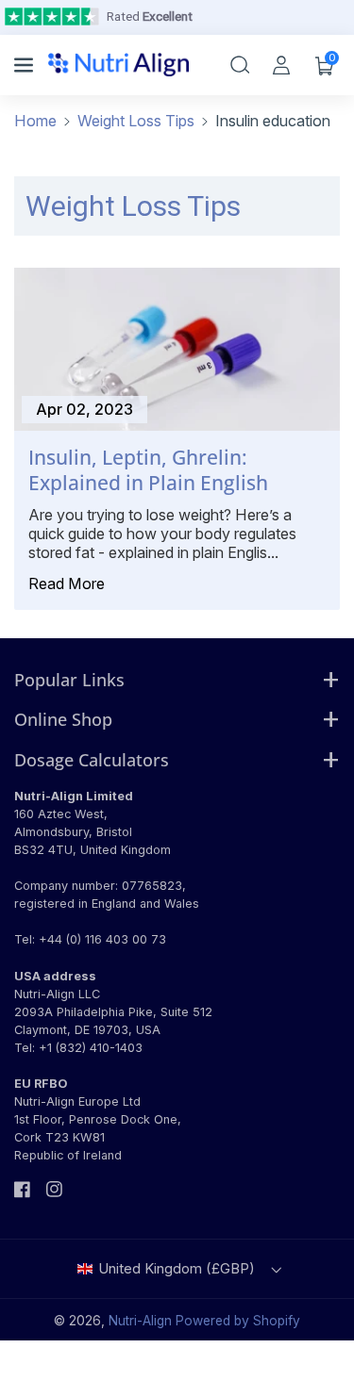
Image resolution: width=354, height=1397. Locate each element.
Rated (150, 16)
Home (35, 120)
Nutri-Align (140, 1320)
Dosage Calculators (91, 759)
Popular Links (69, 679)
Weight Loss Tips (135, 120)
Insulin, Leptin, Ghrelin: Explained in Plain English (148, 470)
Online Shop (63, 719)
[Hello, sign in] (281, 65)
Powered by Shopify (238, 1320)
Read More (66, 583)
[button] (25, 65)
